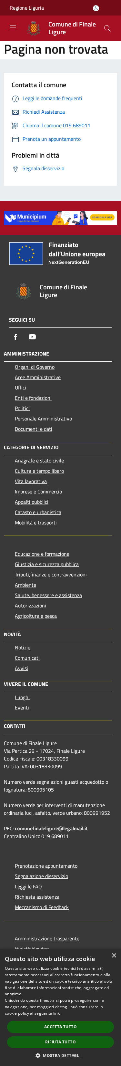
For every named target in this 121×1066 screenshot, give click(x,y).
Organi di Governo (35, 367)
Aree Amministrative (38, 377)
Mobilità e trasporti (36, 522)
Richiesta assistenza (37, 897)
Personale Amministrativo (43, 418)
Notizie (22, 647)
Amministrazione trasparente (47, 938)
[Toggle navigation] (13, 28)
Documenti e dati (33, 429)
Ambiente (25, 585)
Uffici (20, 387)
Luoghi (22, 697)
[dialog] (60, 1007)
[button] (60, 1055)
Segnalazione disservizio (41, 876)
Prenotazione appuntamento (46, 866)
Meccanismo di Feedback (42, 907)
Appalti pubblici (31, 502)
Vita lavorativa (31, 481)
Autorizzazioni (30, 605)
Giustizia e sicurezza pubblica (47, 564)
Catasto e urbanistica (38, 512)
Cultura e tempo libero (39, 471)
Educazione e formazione (42, 554)
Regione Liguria (27, 8)
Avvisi (21, 668)
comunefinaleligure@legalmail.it (51, 828)
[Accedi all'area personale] (96, 8)
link (56, 1013)
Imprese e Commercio (38, 491)
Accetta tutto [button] (60, 1027)
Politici (22, 408)
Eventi (22, 707)
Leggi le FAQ (28, 886)
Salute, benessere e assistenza (48, 595)
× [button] (113, 955)
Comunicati (27, 658)
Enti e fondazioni (33, 398)
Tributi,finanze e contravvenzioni (51, 574)
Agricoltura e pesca (36, 616)
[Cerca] (107, 28)
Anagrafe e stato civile (39, 460)
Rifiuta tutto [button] (60, 1042)
